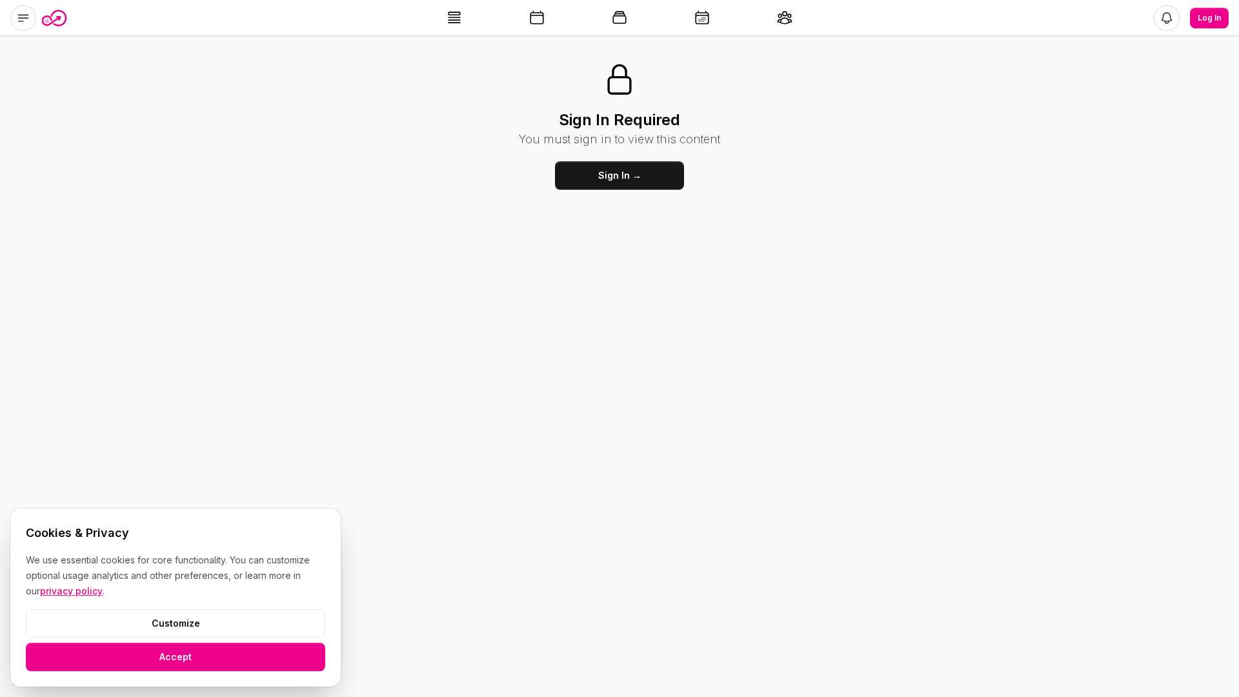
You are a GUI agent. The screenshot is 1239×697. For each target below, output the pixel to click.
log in (1209, 18)
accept (175, 656)
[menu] (23, 18)
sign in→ (619, 175)
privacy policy (71, 590)
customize (176, 623)
